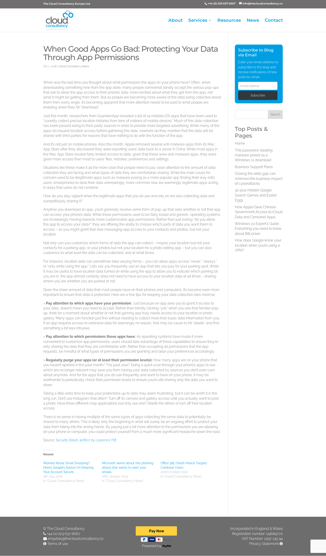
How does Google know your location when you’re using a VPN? (258, 245)
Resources (229, 21)
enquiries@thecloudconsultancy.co (75, 538)
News (253, 21)
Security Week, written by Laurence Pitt (86, 440)
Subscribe (258, 95)
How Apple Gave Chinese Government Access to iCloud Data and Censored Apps (259, 212)
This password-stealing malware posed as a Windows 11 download (254, 155)
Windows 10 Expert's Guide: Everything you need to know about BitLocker (258, 229)
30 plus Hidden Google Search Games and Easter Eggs (256, 195)
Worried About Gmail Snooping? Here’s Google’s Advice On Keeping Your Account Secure (68, 467)
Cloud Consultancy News (74, 66)
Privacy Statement (264, 544)
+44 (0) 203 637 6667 (63, 534)
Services (197, 21)
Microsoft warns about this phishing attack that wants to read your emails (127, 467)
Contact (274, 21)
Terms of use (57, 544)
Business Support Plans (254, 167)
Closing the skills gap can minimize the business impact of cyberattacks (259, 178)
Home (240, 143)
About (175, 21)
